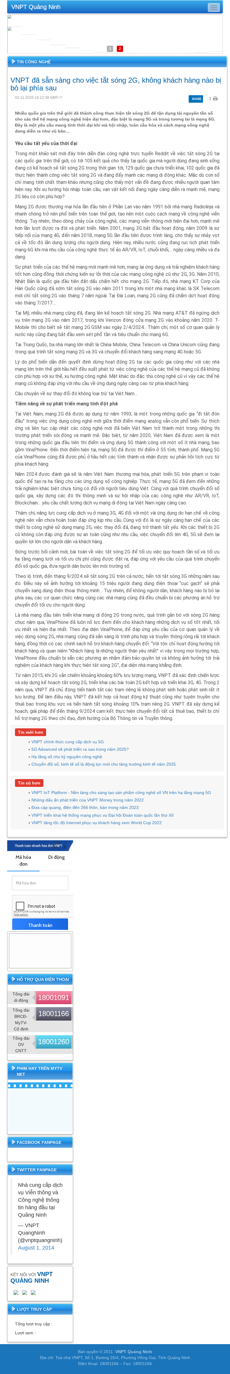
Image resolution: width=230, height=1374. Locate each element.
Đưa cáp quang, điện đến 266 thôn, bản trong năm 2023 (85, 807)
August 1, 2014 (36, 1248)
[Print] (215, 98)
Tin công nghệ (34, 61)
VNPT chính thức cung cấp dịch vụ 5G (67, 741)
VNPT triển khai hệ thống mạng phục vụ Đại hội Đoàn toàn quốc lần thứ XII (102, 815)
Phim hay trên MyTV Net (39, 1071)
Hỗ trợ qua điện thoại (43, 979)
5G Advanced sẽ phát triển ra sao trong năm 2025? (80, 749)
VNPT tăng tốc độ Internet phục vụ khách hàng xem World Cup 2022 (96, 822)
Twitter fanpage (37, 1169)
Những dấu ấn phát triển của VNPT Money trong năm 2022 (87, 800)
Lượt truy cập (34, 1309)
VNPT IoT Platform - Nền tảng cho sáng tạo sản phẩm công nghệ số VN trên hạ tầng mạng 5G (121, 792)
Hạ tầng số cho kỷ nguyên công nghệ (66, 756)
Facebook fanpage (39, 1142)
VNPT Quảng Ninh (35, 7)
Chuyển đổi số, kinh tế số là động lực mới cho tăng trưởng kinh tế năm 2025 (103, 764)
